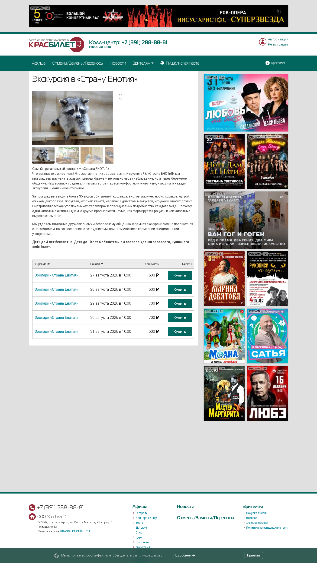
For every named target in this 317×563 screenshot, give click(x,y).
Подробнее (182, 555)
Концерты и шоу (146, 518)
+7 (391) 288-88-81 (144, 42)
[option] (158, 16)
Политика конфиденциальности (267, 527)
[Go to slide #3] (92, 155)
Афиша (38, 63)
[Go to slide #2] (67, 155)
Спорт (139, 532)
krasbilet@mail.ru (75, 531)
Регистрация (278, 44)
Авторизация (278, 39)
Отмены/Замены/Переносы (77, 63)
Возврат (251, 518)
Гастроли (142, 513)
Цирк (139, 537)
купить (180, 275)
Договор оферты (257, 522)
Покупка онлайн (257, 513)
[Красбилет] (56, 44)
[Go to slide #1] (43, 155)
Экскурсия (143, 547)
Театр (139, 522)
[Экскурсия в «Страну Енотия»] (72, 117)
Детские (141, 527)
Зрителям (141, 63)
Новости (118, 63)
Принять (253, 555)
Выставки (142, 542)
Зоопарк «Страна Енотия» (56, 275)
